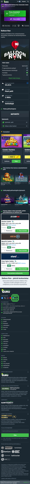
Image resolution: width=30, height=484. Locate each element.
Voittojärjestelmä (9, 102)
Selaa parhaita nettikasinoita (15, 273)
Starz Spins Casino (8, 261)
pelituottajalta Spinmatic (10, 6)
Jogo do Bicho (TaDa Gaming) (6, 184)
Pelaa (16, 161)
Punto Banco (21, 183)
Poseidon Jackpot (20, 205)
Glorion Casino (6, 221)
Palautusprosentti (9, 83)
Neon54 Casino (7, 241)
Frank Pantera (6, 205)
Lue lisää (15, 482)
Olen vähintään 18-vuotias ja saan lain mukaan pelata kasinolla (15, 439)
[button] (27, 83)
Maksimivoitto (8, 95)
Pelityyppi (7, 89)
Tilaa (15, 435)
